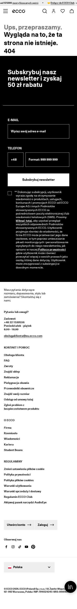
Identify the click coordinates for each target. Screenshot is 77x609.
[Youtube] (26, 546)
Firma (7, 427)
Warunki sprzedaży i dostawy (22, 491)
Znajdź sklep (12, 371)
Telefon (15, 148)
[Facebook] (6, 546)
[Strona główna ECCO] (18, 11)
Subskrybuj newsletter (38, 180)
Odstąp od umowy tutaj (18, 399)
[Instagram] (13, 546)
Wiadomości (12, 438)
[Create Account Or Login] (53, 11)
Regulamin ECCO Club (18, 496)
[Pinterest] (33, 546)
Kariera (9, 444)
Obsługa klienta (14, 355)
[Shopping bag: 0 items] (71, 11)
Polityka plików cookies (19, 480)
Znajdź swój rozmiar (17, 393)
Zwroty (8, 366)
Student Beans (13, 450)
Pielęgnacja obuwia (16, 382)
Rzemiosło (10, 433)
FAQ (6, 360)
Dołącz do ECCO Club (61, 2)
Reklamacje (11, 377)
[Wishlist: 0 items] (62, 11)
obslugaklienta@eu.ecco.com (23, 335)
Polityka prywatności (17, 474)
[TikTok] (19, 546)
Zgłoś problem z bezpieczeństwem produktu (21, 406)
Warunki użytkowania (17, 485)
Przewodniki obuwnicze (19, 388)
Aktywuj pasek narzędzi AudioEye (23, 502)
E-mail (13, 120)
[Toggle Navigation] (5, 11)
